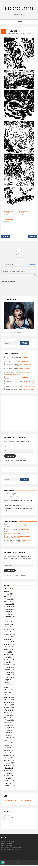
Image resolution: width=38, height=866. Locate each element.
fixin (10, 33)
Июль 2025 (8, 622)
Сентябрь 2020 (10, 768)
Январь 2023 (9, 697)
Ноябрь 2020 (9, 763)
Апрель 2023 (9, 690)
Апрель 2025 (9, 629)
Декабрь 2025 (9, 609)
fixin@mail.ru (7, 815)
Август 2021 (9, 740)
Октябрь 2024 (9, 644)
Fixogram (19, 8)
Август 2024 (9, 649)
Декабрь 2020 (9, 760)
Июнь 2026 (9, 594)
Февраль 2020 (10, 786)
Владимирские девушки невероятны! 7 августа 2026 (17, 365)
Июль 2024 (8, 652)
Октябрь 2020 (9, 765)
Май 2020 (8, 778)
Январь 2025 (9, 637)
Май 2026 (8, 596)
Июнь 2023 (9, 685)
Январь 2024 (9, 667)
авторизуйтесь (31, 264)
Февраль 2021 (10, 755)
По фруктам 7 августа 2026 (12, 505)
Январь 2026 (9, 607)
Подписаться (10, 456)
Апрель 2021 (9, 750)
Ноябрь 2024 (9, 642)
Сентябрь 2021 (10, 738)
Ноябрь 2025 (9, 612)
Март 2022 (8, 723)
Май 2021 (8, 748)
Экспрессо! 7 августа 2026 (12, 497)
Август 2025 (9, 619)
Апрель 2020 (9, 781)
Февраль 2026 (10, 604)
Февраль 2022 (10, 725)
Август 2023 (9, 680)
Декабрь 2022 (9, 700)
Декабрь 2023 (9, 670)
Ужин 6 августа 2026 (28, 381)
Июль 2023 (8, 682)
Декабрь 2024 (9, 639)
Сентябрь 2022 (10, 707)
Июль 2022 (8, 712)
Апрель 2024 (9, 660)
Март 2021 (8, 753)
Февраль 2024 (10, 665)
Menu (20, 22)
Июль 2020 (8, 773)
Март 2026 (8, 602)
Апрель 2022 (9, 720)
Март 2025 (8, 632)
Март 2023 (8, 692)
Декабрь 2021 (9, 730)
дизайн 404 (28, 800)
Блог (12, 232)
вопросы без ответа (11, 800)
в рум (21, 800)
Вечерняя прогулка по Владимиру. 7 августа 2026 (17, 369)
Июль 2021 (8, 743)
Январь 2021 (9, 758)
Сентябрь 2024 (10, 647)
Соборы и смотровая (23, 361)
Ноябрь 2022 (9, 702)
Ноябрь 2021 (9, 733)
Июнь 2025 (9, 624)
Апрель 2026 (9, 599)
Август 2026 (9, 589)
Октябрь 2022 (9, 705)
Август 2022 (9, 710)
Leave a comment (26, 33)
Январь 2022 (9, 728)
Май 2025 (8, 627)
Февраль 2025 (10, 634)
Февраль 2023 (10, 695)
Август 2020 (9, 770)
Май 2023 (8, 687)
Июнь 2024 (9, 654)
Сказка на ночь (8, 211)
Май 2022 (8, 718)
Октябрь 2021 (9, 735)
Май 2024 (8, 657)
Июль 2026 (8, 591)
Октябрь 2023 (9, 675)
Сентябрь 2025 (10, 617)
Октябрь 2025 (9, 614)
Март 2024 (8, 662)
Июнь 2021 (9, 745)
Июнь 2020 (9, 776)
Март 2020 (8, 783)
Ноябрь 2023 (9, 672)
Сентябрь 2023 (10, 677)
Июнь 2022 (9, 715)
